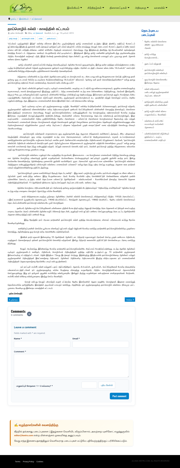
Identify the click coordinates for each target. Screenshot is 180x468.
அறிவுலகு (140, 7)
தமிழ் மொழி (13, 38)
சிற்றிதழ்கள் (95, 7)
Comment (20, 351)
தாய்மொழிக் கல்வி (28, 38)
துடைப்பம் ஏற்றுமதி (153, 63)
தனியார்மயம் (51, 38)
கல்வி (41, 38)
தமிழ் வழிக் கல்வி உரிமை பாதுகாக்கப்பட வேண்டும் (155, 113)
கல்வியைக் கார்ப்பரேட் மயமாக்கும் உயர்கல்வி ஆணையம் (154, 124)
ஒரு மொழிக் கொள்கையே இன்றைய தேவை (156, 81)
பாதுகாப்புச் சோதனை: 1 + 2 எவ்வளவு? (34, 385)
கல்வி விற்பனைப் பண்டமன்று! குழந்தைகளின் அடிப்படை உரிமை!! (157, 92)
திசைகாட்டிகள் (118, 7)
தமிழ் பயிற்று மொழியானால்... (152, 56)
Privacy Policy (28, 461)
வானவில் (159, 7)
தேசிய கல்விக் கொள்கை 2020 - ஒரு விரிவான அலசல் (155, 44)
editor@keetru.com (23, 435)
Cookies (39, 461)
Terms (17, 461)
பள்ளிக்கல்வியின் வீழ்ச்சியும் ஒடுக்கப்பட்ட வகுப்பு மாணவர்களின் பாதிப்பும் (157, 137)
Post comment (119, 396)
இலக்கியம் (73, 7)
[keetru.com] (21, 7)
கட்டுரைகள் (38, 33)
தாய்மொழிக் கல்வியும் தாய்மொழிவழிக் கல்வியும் (156, 71)
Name (18, 338)
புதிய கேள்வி (107, 385)
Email (76, 338)
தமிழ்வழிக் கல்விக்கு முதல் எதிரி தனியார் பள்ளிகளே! (156, 103)
